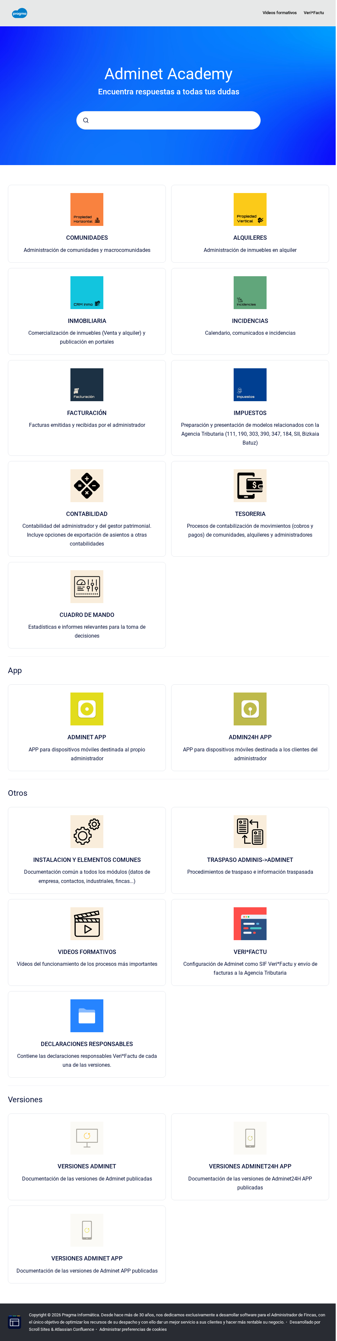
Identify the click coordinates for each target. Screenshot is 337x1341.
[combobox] (168, 120)
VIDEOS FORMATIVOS (87, 951)
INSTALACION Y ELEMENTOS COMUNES (87, 859)
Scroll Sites (39, 1329)
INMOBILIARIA (87, 320)
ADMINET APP (86, 737)
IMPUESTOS (250, 412)
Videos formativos (280, 12)
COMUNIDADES (87, 237)
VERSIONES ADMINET (87, 1166)
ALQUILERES (250, 237)
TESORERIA (250, 513)
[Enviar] (86, 120)
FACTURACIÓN (87, 412)
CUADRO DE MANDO (87, 614)
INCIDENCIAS (250, 320)
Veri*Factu (314, 12)
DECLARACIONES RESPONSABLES (87, 1043)
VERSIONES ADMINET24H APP (250, 1166)
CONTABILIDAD (87, 513)
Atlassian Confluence (74, 1329)
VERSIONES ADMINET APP (87, 1258)
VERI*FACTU (250, 951)
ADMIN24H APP (250, 737)
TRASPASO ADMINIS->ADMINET (250, 859)
